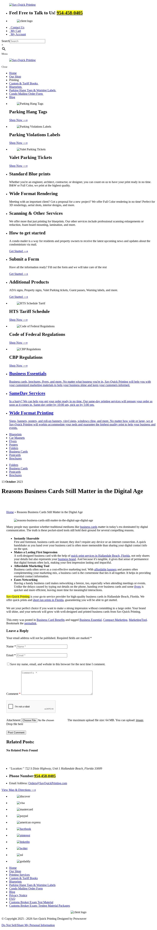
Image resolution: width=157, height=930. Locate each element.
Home (13, 73)
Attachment (13, 720)
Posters (13, 444)
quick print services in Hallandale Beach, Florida (100, 555)
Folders (13, 448)
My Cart (15, 30)
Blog (12, 97)
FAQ (12, 898)
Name (11, 646)
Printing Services (19, 874)
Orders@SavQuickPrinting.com (47, 783)
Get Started (18, 251)
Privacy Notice (18, 895)
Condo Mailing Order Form (26, 93)
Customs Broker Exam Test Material (31, 902)
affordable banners (105, 569)
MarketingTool (138, 619)
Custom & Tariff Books (23, 83)
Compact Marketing (115, 619)
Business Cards (18, 451)
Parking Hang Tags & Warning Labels (32, 90)
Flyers (13, 441)
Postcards (15, 455)
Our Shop (15, 76)
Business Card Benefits (51, 619)
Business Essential (90, 619)
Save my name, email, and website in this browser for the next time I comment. (57, 664)
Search (6, 41)
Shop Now (18, 120)
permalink (30, 623)
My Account (18, 34)
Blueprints (15, 86)
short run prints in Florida (48, 600)
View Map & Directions (19, 789)
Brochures (15, 458)
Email (11, 655)
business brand (67, 559)
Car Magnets (17, 437)
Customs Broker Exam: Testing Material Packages (39, 905)
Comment (13, 693)
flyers (137, 586)
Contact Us (17, 27)
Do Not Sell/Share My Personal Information (28, 925)
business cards (88, 526)
